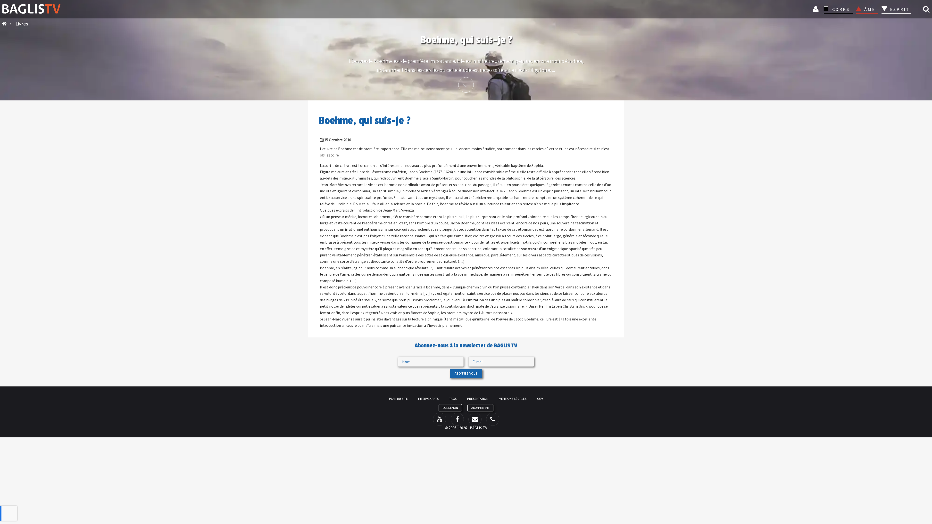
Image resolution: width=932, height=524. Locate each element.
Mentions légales (513, 398)
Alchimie (901, 22)
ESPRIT (899, 9)
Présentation (477, 398)
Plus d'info (466, 85)
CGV (540, 398)
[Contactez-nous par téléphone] (492, 419)
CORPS (841, 9)
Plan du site (398, 398)
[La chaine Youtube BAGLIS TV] (439, 419)
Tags (453, 398)
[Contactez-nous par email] (475, 419)
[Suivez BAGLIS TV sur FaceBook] (457, 419)
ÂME (869, 9)
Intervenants (428, 398)
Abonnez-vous (466, 373)
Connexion (816, 9)
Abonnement (480, 407)
